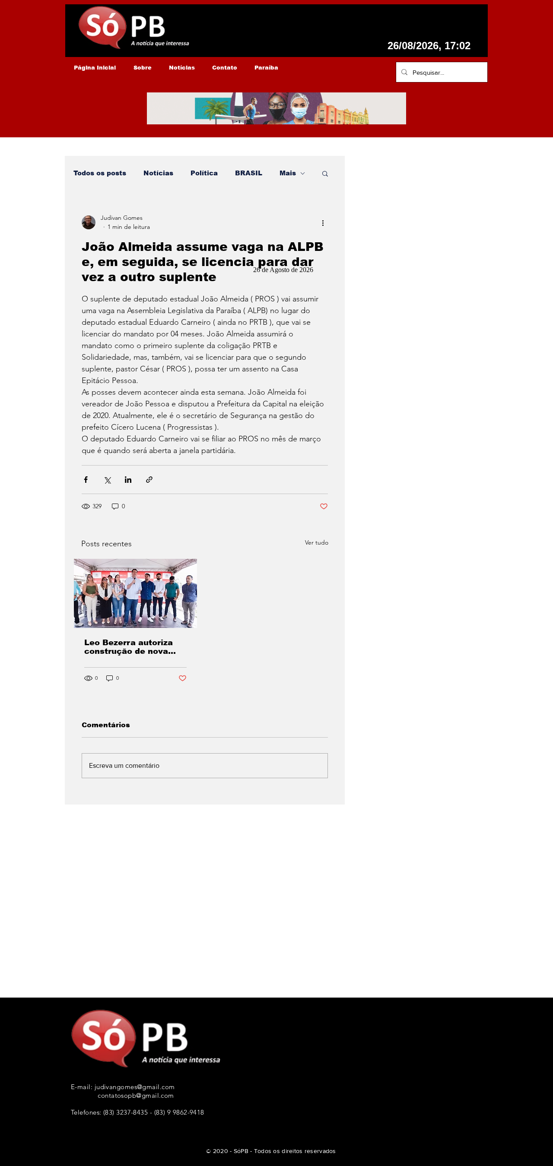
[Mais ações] (323, 222)
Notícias (158, 173)
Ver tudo (316, 542)
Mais (288, 173)
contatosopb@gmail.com (136, 1095)
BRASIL (248, 173)
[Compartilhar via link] (149, 479)
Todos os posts (99, 173)
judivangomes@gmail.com (135, 1087)
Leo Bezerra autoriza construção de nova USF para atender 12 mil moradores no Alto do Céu (131, 647)
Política (204, 173)
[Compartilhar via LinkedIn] (128, 479)
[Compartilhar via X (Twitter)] (107, 479)
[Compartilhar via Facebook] (86, 479)
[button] (325, 173)
